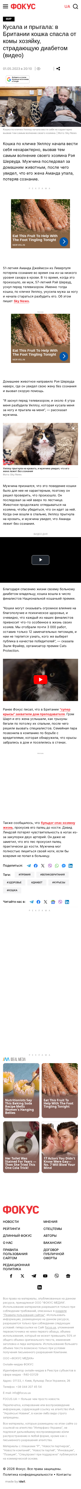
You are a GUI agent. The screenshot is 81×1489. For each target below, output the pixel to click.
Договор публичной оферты (53, 1254)
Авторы (50, 1236)
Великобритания (53, 874)
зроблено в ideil (15, 1481)
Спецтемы (52, 1229)
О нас (8, 1243)
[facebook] (11, 1276)
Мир (9, 18)
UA (67, 6)
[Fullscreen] (73, 428)
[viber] (56, 1276)
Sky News (21, 301)
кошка (12, 890)
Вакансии (52, 1243)
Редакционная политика (16, 1267)
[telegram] (34, 1276)
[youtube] (45, 1276)
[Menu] (5, 6)
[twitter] (22, 1276)
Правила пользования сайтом (15, 1254)
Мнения (50, 1222)
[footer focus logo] (21, 1210)
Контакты (63, 1474)
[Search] (75, 6)
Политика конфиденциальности (28, 1474)
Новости (11, 1222)
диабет (37, 882)
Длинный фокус (17, 1236)
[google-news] (68, 1276)
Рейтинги (11, 1229)
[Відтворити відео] (40, 680)
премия (25, 874)
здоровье (14, 882)
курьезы (59, 882)
